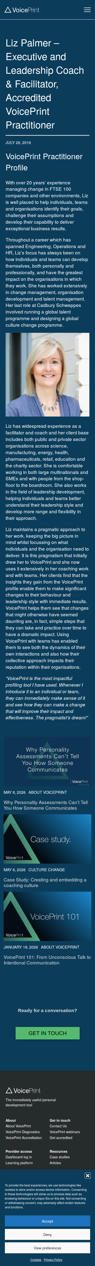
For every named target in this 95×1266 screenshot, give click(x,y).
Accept (47, 1221)
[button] (87, 1175)
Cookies (35, 1259)
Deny (47, 1234)
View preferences (47, 1247)
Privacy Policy (53, 1259)
